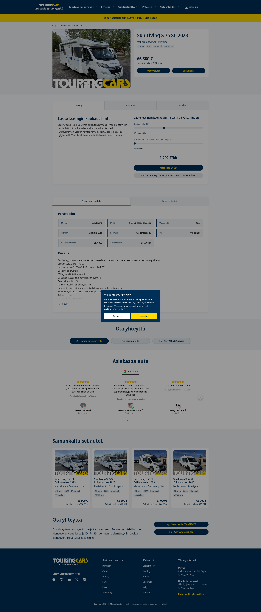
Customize (117, 316)
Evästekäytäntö (118, 309)
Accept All (144, 316)
